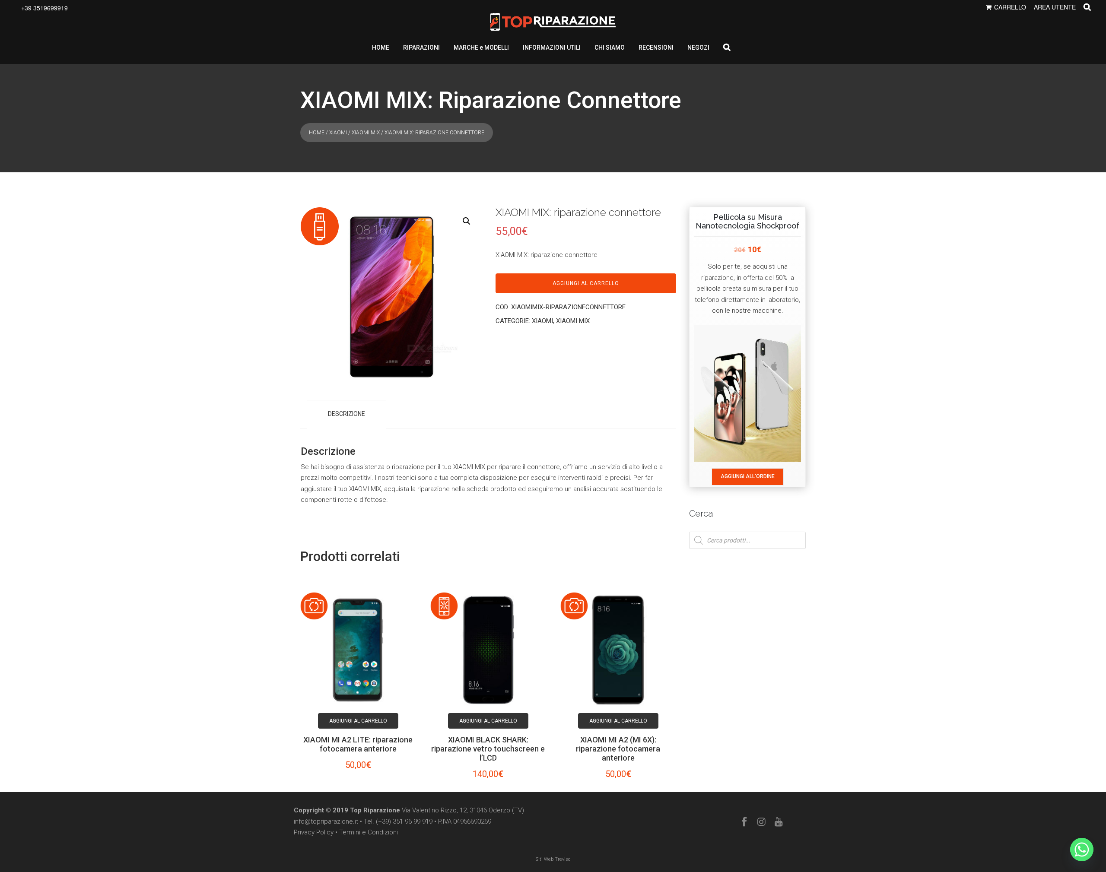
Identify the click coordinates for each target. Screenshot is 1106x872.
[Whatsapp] (1081, 849)
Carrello (1010, 7)
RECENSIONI (656, 47)
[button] (466, 221)
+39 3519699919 (44, 7)
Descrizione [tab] (346, 413)
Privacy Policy (314, 832)
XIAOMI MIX (366, 133)
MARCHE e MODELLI (481, 47)
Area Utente (1055, 7)
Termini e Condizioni (368, 832)
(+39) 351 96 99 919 (404, 821)
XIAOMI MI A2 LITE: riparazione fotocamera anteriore (358, 744)
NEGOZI (698, 47)
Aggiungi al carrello (586, 283)
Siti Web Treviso (553, 859)
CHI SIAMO (609, 47)
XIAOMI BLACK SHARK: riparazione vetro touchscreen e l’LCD (488, 748)
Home (316, 133)
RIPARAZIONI (421, 47)
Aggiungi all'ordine (748, 476)
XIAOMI (338, 133)
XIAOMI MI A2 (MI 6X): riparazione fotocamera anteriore (618, 748)
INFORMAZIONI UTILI (552, 47)
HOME (380, 47)
